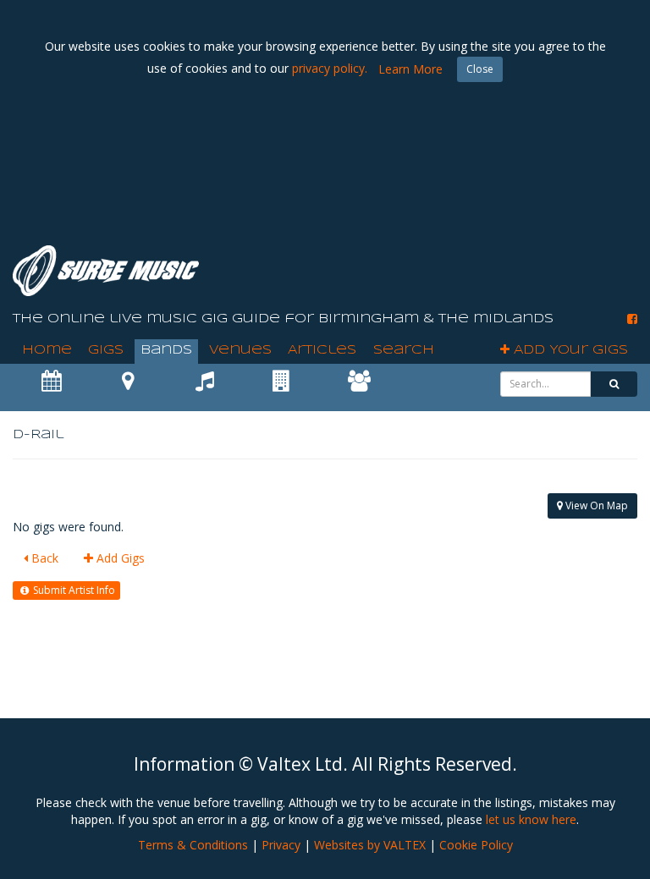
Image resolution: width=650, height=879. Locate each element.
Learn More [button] (410, 69)
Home (47, 350)
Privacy (281, 845)
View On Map (595, 505)
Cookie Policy (476, 845)
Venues (240, 350)
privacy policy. (329, 68)
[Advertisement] (329, 186)
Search (403, 350)
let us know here (531, 819)
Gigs (106, 350)
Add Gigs (119, 558)
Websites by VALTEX (370, 845)
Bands (166, 350)
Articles (322, 350)
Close (479, 69)
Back (43, 558)
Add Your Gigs (569, 350)
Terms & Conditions (193, 845)
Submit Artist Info (72, 590)
